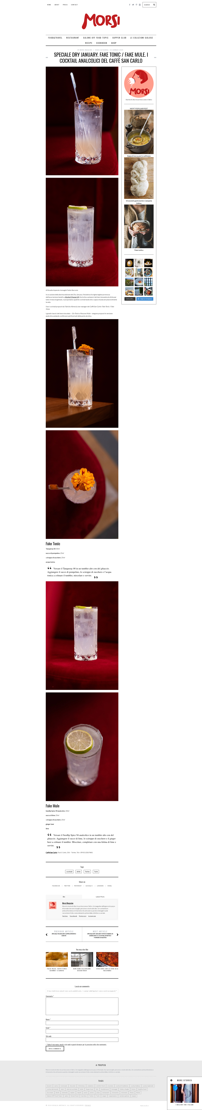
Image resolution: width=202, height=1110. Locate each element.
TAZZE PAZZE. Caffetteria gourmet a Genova (57, 969)
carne (56, 1086)
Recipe (88, 43)
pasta (85, 1092)
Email (110, 886)
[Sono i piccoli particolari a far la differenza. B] (148, 291)
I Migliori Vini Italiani (185, 1105)
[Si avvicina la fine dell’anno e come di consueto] (148, 263)
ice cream (50, 1092)
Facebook (56, 886)
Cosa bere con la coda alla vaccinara (107, 969)
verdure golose (124, 1096)
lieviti (57, 1092)
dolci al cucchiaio (72, 1089)
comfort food (100, 1086)
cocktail (69, 872)
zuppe (134, 1096)
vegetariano (113, 1096)
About (57, 5)
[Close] (171, 1080)
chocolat (72, 1086)
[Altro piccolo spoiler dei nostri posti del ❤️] (139, 263)
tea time (84, 1096)
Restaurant (72, 37)
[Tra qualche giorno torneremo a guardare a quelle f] (148, 282)
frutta (133, 1089)
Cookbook (101, 43)
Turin (96, 872)
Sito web (48, 1036)
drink (78, 872)
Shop (114, 43)
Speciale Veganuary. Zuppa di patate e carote (64, 933)
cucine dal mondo (52, 1089)
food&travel (105, 1089)
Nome (48, 1019)
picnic (92, 1092)
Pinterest (78, 886)
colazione (90, 1086)
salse (66, 1096)
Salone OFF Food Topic (96, 37)
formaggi (114, 1089)
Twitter (67, 886)
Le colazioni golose (141, 37)
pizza (98, 1092)
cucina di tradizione (122, 1086)
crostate (110, 1086)
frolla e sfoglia (124, 1089)
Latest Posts (100, 897)
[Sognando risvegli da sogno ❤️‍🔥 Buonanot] (139, 272)
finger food (89, 1089)
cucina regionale (148, 1086)
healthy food (142, 1089)
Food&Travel (55, 37)
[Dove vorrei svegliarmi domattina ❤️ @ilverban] (139, 291)
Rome (138, 1092)
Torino (87, 872)
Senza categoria (101, 50)
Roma (132, 1092)
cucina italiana (135, 1086)
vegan (104, 1096)
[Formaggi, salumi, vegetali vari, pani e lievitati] (129, 272)
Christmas (81, 1086)
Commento (50, 996)
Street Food (74, 1096)
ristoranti (124, 1092)
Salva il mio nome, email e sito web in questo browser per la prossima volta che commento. (76, 1044)
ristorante (115, 1092)
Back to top (144, 1105)
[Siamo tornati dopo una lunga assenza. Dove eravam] (129, 291)
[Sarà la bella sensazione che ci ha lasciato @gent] (148, 272)
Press (65, 5)
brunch (49, 1086)
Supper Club (119, 37)
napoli (79, 1092)
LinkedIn (100, 886)
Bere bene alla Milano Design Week (82, 969)
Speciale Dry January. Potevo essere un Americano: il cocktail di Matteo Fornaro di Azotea (100, 934)
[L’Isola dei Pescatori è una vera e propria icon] (129, 282)
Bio (64, 897)
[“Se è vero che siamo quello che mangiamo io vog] (129, 263)
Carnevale (63, 1086)
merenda (65, 1092)
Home (49, 5)
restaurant (105, 1092)
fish (97, 1089)
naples (72, 1092)
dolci (62, 1089)
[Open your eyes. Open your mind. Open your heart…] (139, 282)
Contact (74, 5)
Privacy (88, 1105)
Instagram (92, 916)
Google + (89, 886)
